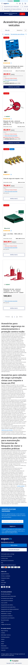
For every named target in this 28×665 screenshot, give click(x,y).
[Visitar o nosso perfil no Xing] (9, 587)
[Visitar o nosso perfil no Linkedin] (7, 587)
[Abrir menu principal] (1, 3)
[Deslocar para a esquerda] (1, 13)
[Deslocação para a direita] (26, 13)
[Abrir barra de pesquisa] (17, 3)
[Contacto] (19, 3)
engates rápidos (20, 486)
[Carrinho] (25, 3)
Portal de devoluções (14, 549)
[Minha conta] (22, 3)
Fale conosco (14, 545)
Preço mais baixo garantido (11, 80)
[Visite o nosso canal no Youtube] (2, 587)
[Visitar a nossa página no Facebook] (4, 587)
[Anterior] (12, 317)
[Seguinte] (17, 317)
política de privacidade (11, 531)
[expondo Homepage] (2, 34)
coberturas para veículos (7, 430)
